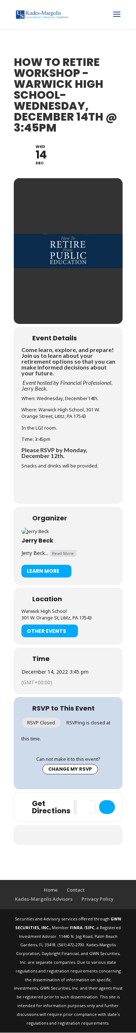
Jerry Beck (37, 540)
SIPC (89, 927)
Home (51, 890)
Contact (76, 890)
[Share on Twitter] (52, 835)
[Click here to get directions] (107, 807)
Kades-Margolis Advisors (44, 899)
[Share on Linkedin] (67, 835)
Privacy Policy (98, 899)
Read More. (63, 553)
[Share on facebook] (38, 835)
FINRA (77, 927)
